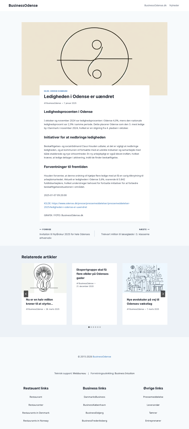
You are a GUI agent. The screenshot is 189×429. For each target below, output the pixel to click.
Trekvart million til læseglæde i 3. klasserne (125, 232)
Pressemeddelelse (153, 396)
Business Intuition (125, 373)
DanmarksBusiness (94, 396)
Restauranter (36, 404)
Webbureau (79, 373)
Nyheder (174, 5)
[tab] (89, 327)
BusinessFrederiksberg (94, 420)
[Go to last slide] (26, 294)
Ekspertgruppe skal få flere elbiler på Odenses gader (92, 274)
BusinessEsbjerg (94, 412)
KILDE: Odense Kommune (56, 91)
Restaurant (36, 396)
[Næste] (163, 294)
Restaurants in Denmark (35, 412)
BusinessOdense (53, 103)
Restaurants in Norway (36, 420)
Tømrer (153, 412)
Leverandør (153, 404)
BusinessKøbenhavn (94, 404)
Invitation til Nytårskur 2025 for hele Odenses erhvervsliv (65, 233)
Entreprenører (153, 420)
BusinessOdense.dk (155, 5)
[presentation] (44, 278)
